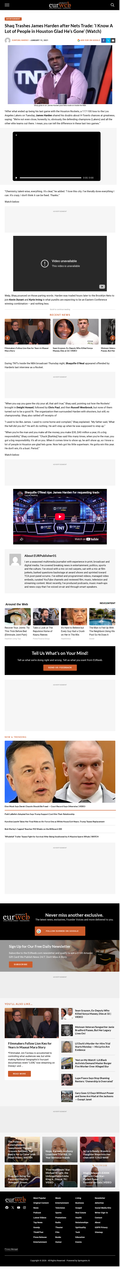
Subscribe (21, 964)
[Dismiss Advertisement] (16, 135)
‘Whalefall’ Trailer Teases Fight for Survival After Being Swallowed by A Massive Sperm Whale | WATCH (52, 836)
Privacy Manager (11, 1249)
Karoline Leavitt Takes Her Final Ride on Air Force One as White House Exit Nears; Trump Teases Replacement (54, 821)
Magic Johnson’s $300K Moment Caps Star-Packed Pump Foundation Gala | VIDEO (97, 1177)
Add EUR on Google (90, 40)
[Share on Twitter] (108, 40)
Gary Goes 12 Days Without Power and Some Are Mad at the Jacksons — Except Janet (94, 1096)
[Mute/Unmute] (97, 177)
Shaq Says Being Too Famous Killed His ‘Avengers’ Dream (19, 1179)
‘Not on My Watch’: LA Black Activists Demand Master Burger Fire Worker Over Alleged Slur (93, 1063)
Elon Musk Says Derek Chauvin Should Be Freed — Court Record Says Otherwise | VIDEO (45, 806)
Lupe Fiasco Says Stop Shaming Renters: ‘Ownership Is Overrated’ (94, 1080)
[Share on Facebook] (103, 40)
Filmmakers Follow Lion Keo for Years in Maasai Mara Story (26, 349)
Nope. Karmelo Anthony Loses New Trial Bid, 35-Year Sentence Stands (59, 1154)
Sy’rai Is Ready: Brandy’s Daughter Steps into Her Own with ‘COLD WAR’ (96, 1154)
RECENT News (60, 314)
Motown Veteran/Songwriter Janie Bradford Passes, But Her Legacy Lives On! (94, 1030)
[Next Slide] (112, 338)
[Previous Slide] (7, 338)
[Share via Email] (113, 40)
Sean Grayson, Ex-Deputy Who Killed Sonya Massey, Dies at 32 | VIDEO (73, 349)
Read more (22, 1074)
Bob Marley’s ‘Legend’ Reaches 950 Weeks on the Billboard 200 (33, 829)
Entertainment (13, 19)
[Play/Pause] (16, 177)
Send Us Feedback (60, 667)
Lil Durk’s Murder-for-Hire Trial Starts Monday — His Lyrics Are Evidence (92, 1046)
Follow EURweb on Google (62, 931)
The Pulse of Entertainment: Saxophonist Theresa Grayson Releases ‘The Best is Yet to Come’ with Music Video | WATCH (21, 1149)
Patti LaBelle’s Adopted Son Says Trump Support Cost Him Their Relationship (39, 814)
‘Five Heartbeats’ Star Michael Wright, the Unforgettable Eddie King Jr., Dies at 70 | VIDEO (58, 1176)
